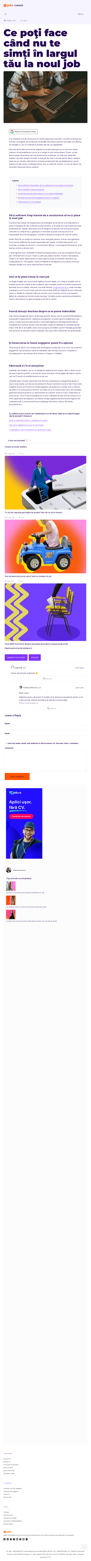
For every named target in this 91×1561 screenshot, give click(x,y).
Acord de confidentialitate (13, 1521)
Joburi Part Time (9, 1471)
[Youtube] (17, 1539)
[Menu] (6, 14)
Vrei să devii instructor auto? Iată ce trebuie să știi (28, 576)
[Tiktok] (14, 1539)
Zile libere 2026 (9, 1474)
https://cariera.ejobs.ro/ (29, 703)
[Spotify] (23, 1539)
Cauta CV (7, 1494)
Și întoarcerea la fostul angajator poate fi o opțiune (38, 197)
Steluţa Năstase (30, 687)
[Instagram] (11, 1539)
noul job (34, 657)
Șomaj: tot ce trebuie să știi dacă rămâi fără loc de (25, 893)
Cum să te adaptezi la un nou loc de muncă (26, 425)
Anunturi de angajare (11, 1491)
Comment (9, 748)
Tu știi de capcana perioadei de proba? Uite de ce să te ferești (33, 512)
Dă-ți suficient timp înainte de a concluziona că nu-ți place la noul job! (45, 185)
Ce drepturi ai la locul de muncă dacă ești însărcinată (26, 907)
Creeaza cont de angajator (13, 1488)
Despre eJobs (8, 1524)
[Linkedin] (8, 1539)
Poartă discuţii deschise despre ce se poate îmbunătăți (40, 193)
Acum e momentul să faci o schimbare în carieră (28, 420)
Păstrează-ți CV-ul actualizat (29, 202)
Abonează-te (8, 1515)
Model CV (7, 1462)
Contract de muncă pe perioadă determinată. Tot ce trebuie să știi (31, 921)
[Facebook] (4, 1539)
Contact (6, 1512)
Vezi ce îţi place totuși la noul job (31, 189)
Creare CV (7, 1459)
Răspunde (48, 679)
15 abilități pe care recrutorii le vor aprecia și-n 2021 (30, 429)
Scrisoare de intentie (11, 1465)
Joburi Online (8, 1468)
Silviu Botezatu (19, 870)
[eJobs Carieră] (13, 5)
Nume (7, 723)
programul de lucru (60, 287)
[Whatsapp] (27, 1539)
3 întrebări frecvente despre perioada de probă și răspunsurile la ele (36, 644)
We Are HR (7, 1497)
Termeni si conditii (10, 1518)
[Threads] (20, 1539)
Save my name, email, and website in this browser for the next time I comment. (43, 743)
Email (7, 733)
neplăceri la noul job (16, 657)
